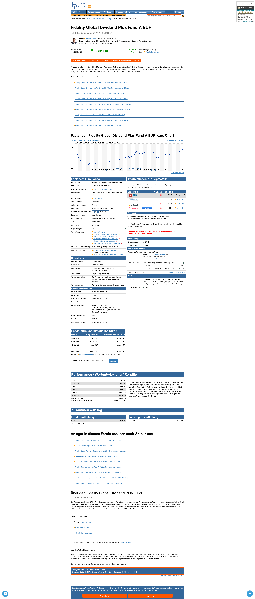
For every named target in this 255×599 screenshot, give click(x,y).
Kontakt (178, 12)
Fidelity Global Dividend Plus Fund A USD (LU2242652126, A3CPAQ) (100, 115)
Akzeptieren (150, 596)
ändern (154, 590)
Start (88, 19)
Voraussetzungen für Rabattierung (155, 259)
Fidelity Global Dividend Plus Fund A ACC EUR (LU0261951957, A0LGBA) (101, 83)
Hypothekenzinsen (123, 12)
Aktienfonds (97, 198)
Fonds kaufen (76, 15)
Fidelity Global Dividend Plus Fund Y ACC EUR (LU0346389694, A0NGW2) (102, 88)
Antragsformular (99, 232)
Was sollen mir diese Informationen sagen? (109, 254)
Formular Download (118, 15)
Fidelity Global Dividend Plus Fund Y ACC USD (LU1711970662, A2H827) (101, 99)
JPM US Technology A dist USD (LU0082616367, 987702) (95, 445)
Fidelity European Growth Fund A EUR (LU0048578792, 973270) (98, 472)
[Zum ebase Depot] (134, 204)
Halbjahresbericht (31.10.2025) (104, 241)
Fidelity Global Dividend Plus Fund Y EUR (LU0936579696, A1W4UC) (100, 93)
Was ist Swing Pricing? (177, 272)
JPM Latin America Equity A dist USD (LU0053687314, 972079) (97, 462)
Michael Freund (91, 38)
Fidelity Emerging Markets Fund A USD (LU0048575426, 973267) (98, 467)
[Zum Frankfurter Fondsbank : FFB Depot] (134, 195)
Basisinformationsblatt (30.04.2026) (105, 234)
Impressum (165, 575)
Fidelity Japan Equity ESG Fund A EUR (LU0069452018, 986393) (98, 483)
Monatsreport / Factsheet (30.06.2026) (106, 243)
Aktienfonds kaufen (82, 527)
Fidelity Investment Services (103, 189)
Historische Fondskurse (83, 533)
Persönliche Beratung (101, 15)
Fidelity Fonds (87, 522)
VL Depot (108, 12)
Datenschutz (174, 575)
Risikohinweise (126, 542)
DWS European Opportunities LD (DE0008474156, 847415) (96, 456)
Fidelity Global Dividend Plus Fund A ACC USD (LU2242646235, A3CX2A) (101, 120)
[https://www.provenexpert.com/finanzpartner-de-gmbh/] (245, 12)
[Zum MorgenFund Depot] (134, 208)
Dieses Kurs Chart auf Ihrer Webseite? (85, 140)
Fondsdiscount (94, 12)
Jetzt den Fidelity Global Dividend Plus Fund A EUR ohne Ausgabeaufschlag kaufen (106, 60)
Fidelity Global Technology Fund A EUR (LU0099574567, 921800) (98, 440)
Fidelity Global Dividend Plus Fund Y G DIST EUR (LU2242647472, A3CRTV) (102, 109)
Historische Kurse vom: (81, 360)
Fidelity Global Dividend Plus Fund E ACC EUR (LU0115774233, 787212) (101, 125)
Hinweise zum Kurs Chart (175, 140)
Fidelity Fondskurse (153, 52)
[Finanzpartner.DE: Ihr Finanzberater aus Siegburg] (81, 4)
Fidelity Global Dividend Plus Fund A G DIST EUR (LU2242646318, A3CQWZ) (103, 104)
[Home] (74, 12)
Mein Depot (88, 15)
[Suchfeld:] (164, 15)
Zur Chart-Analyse (177, 173)
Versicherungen (141, 12)
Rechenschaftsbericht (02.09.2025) (105, 239)
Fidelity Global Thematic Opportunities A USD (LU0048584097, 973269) (100, 451)
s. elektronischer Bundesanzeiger (105, 250)
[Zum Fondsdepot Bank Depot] (134, 199)
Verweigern (104, 596)
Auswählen (181, 199)
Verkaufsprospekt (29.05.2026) (104, 236)
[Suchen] (183, 16)
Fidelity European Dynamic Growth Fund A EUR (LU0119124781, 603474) (101, 478)
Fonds (81, 12)
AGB (182, 575)
